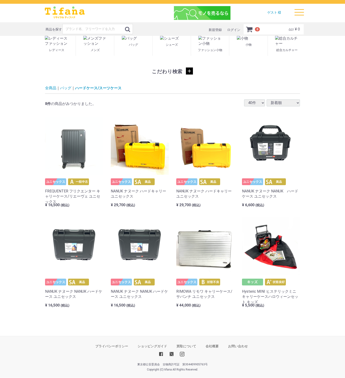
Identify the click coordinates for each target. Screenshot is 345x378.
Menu (298, 9)
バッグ (65, 88)
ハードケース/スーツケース (98, 88)
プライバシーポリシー (111, 346)
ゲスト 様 (274, 12)
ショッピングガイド (152, 346)
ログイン (233, 30)
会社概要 (212, 346)
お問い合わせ (238, 346)
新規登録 (215, 30)
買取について (186, 346)
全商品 (50, 88)
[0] (249, 29)
